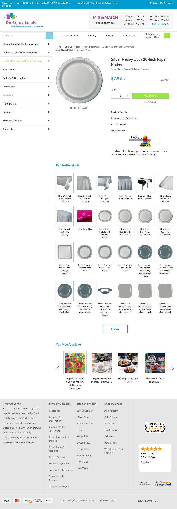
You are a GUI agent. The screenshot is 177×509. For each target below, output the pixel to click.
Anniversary (111, 410)
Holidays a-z (9, 103)
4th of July (82, 436)
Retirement (110, 442)
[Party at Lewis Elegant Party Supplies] (31, 20)
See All (115, 329)
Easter (80, 429)
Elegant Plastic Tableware (57, 429)
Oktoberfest (83, 442)
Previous (57, 368)
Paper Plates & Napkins (57, 449)
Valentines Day (85, 410)
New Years (82, 468)
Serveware (8, 95)
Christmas (82, 461)
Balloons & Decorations (14, 78)
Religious (109, 436)
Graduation (110, 429)
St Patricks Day (85, 423)
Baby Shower (111, 417)
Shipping (92, 35)
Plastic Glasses (57, 457)
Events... (7, 112)
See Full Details (160, 23)
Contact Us (128, 35)
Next (172, 368)
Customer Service (69, 35)
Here (114, 3)
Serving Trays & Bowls (61, 463)
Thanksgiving (84, 455)
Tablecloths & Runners (56, 478)
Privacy (109, 35)
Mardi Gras (83, 417)
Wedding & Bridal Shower (114, 450)
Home (58, 46)
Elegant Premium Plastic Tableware (21, 44)
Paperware (8, 69)
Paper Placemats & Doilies (59, 439)
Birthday (109, 423)
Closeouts (8, 129)
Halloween (82, 448)
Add (151, 96)
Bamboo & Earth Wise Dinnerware (20, 52)
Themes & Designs (12, 120)
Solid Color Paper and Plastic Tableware (23, 61)
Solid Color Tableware (61, 469)
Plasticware (9, 86)
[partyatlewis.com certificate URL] (155, 483)
